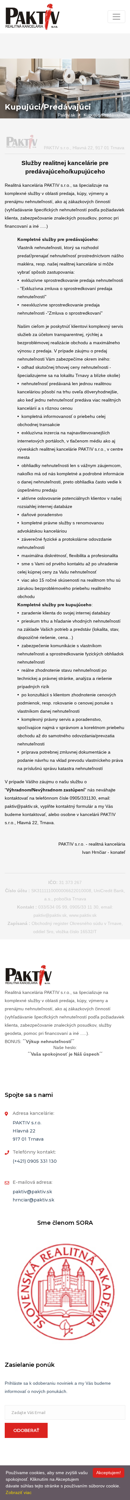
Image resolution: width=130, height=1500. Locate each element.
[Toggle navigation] (116, 16)
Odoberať (26, 1430)
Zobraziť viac (19, 1492)
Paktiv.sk (66, 114)
